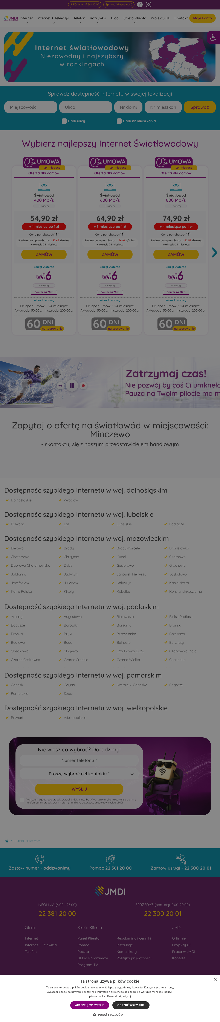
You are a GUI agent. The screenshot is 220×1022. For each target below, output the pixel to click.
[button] (110, 1015)
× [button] (215, 979)
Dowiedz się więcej (119, 996)
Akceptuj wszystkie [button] (89, 1005)
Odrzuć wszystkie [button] (130, 1005)
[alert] (110, 511)
